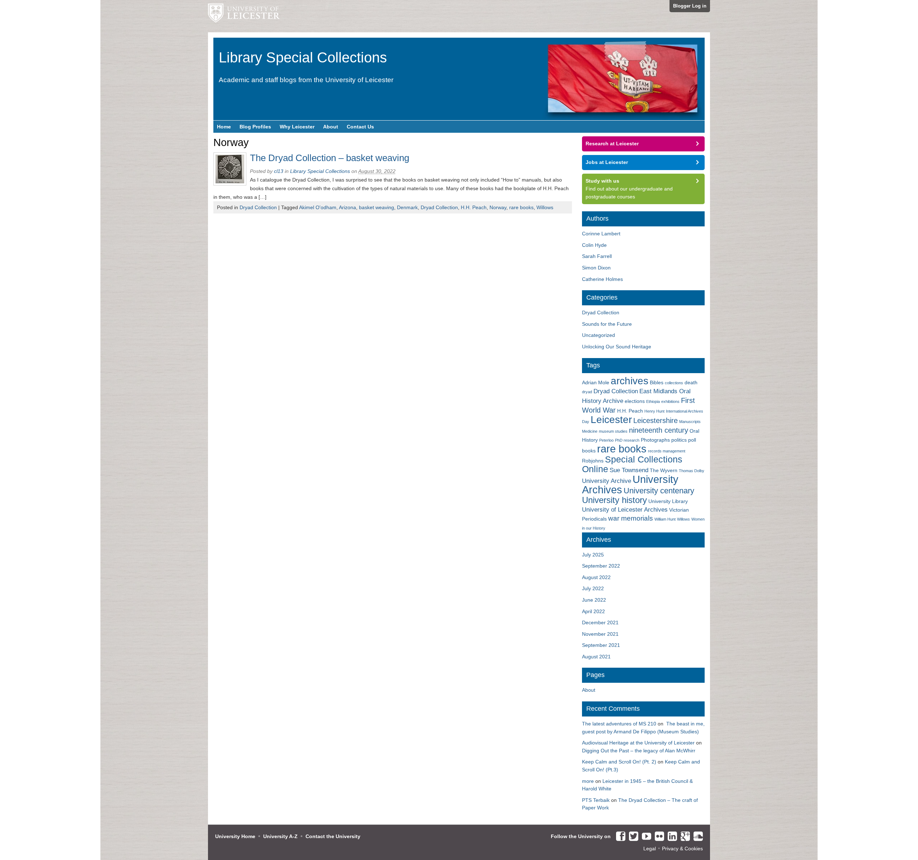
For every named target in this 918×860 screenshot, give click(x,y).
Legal (649, 848)
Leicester (611, 419)
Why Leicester (297, 127)
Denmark (407, 207)
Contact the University (333, 836)
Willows (544, 207)
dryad (587, 392)
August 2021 (596, 656)
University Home (235, 836)
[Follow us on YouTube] (644, 836)
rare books (521, 207)
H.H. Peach (474, 207)
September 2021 (601, 645)
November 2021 (600, 634)
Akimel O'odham (317, 207)
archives (629, 380)
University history (614, 500)
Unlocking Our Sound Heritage (616, 346)
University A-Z (280, 836)
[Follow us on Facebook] (618, 836)
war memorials (630, 518)
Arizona (347, 207)
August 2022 (596, 577)
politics (679, 440)
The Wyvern (663, 470)
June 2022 (594, 600)
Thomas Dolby (691, 471)
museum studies (613, 431)
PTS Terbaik (596, 800)
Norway (497, 207)
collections (674, 383)
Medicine (589, 431)
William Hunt (665, 519)
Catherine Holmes (602, 279)
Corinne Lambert (601, 233)
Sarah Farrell (597, 256)
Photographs (655, 440)
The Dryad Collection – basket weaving (329, 158)
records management (666, 451)
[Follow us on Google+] (683, 836)
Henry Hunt (654, 411)
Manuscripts (690, 421)
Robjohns (593, 461)
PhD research (627, 440)
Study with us (602, 181)
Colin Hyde (594, 245)
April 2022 (593, 611)
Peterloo (606, 440)
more (588, 781)
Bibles (656, 382)
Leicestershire (655, 420)
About (330, 127)
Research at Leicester (612, 143)
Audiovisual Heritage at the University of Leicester (638, 743)
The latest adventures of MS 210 (619, 724)
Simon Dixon (596, 268)
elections (635, 401)
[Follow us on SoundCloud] (696, 836)
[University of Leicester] (244, 16)
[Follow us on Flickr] (657, 836)
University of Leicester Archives (625, 509)
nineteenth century (658, 430)
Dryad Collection (258, 207)
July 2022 (593, 588)
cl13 (278, 171)
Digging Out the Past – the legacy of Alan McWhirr (638, 750)
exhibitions (670, 401)
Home (224, 127)
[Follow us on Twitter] (631, 836)
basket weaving (376, 207)
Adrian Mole (595, 382)
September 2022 (601, 566)
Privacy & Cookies (682, 848)
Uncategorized (598, 335)
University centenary (659, 490)
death (691, 382)
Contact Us (360, 127)
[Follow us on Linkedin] (670, 836)
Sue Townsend (629, 470)
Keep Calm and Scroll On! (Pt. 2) (619, 762)
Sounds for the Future (607, 324)
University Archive (606, 481)
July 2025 (593, 555)
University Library (668, 501)
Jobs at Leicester (607, 162)
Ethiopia (653, 401)
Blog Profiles (255, 127)
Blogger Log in (689, 6)
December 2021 (600, 622)
